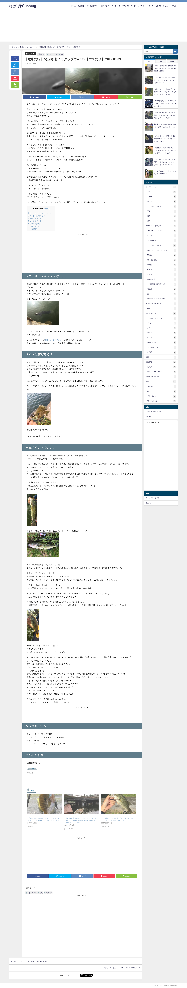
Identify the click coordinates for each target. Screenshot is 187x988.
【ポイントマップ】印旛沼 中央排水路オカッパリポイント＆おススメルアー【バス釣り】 (165, 91)
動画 (160, 357)
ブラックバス (30, 54)
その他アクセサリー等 (161, 318)
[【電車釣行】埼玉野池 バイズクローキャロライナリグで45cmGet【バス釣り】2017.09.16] (44, 804)
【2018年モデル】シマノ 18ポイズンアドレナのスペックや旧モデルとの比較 (165, 103)
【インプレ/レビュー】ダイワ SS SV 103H (30, 961)
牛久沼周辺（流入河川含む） (161, 284)
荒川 (161, 294)
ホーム (73, 6)
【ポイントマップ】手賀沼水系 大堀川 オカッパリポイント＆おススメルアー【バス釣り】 (164, 115)
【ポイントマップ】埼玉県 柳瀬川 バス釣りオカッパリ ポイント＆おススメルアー (165, 80)
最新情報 (81, 6)
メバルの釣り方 (161, 347)
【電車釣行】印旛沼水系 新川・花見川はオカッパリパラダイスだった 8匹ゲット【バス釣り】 (165, 150)
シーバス (161, 386)
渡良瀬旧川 (161, 279)
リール (161, 192)
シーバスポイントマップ (127, 6)
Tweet (15, 66)
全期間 (172, 61)
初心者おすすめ (92, 6)
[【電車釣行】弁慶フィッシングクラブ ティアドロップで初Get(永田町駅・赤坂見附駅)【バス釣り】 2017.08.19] (81, 804)
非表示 (47, 208)
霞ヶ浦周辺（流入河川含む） (161, 298)
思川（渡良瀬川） (161, 260)
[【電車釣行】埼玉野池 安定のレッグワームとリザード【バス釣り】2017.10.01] (118, 804)
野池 (61, 54)
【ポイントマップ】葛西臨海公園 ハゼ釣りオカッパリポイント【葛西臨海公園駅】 (165, 68)
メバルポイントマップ (145, 6)
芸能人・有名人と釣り (161, 372)
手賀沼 (161, 265)
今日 (149, 61)
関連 (34, 229)
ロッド (161, 201)
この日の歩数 (34, 223)
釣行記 (174, 6)
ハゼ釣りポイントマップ (160, 231)
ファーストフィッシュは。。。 (41, 213)
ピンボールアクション (54, 340)
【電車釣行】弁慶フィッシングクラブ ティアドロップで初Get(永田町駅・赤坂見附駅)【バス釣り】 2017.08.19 (81, 820)
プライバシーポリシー (153, 411)
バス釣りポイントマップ (108, 6)
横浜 (161, 216)
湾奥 (161, 221)
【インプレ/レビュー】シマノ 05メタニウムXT (120, 968)
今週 (161, 61)
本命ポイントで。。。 (37, 218)
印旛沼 (161, 255)
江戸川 (161, 235)
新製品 (161, 367)
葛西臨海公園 (161, 240)
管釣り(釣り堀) (161, 401)
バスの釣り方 (161, 342)
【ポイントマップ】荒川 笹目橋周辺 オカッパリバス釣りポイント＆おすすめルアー (164, 138)
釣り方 (161, 337)
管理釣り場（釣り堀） (160, 376)
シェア (15, 59)
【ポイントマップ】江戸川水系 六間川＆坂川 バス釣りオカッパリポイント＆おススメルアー (164, 162)
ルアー (161, 196)
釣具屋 (161, 352)
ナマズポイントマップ (160, 226)
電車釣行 (42, 54)
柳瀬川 (161, 269)
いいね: (35, 226)
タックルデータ (34, 221)
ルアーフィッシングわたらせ (161, 250)
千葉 (161, 211)
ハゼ (161, 391)
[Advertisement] (93, 26)
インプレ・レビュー (162, 6)
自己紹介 (149, 416)
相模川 (161, 289)
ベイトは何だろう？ (36, 216)
